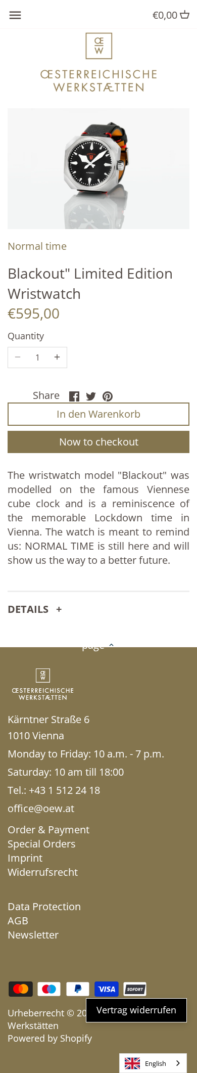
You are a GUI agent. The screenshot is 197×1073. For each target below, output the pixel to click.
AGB (18, 920)
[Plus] (57, 357)
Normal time (37, 246)
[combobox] (153, 1063)
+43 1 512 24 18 (64, 790)
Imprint (25, 858)
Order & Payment (48, 829)
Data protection (44, 906)
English (155, 1063)
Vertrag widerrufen (136, 1010)
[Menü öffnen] (15, 15)
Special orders (42, 844)
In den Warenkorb (98, 414)
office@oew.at (41, 808)
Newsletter (33, 935)
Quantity (26, 336)
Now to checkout (98, 442)
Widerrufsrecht (43, 872)
